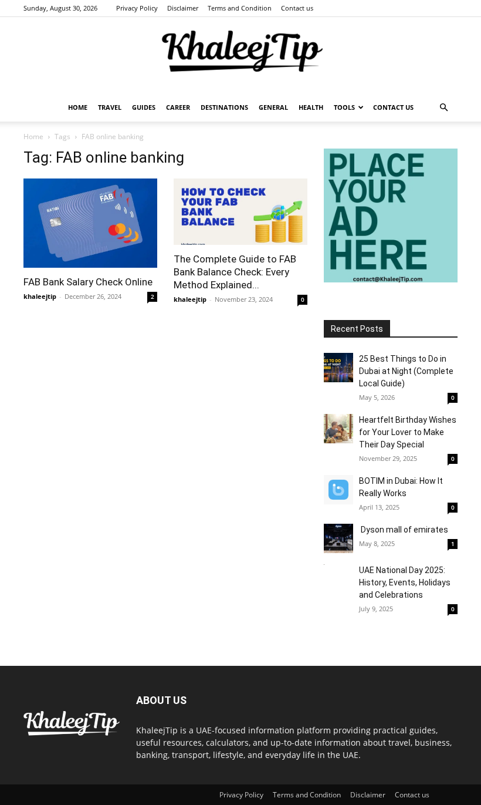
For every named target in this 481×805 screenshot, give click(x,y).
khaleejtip (39, 296)
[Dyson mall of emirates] (338, 538)
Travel (109, 107)
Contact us (297, 8)
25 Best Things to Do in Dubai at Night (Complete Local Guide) (406, 371)
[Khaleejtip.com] (240, 55)
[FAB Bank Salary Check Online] (90, 223)
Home (77, 107)
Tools (344, 107)
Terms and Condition (240, 8)
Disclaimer (182, 8)
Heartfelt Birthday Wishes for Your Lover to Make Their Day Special (407, 432)
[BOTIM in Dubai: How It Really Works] (338, 489)
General (273, 107)
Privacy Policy (137, 8)
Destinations (224, 107)
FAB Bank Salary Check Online (88, 282)
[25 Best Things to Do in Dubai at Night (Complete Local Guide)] (338, 367)
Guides (143, 107)
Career (178, 107)
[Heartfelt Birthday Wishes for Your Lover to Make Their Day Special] (338, 428)
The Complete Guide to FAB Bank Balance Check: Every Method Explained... (235, 272)
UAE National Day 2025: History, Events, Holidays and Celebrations (404, 582)
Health (311, 107)
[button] (443, 107)
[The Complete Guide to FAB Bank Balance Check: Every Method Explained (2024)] (240, 211)
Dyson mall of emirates (403, 529)
